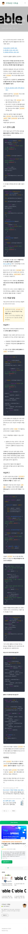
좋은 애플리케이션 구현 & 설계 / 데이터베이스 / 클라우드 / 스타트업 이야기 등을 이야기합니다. (10, 911)
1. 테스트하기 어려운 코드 (10, 48)
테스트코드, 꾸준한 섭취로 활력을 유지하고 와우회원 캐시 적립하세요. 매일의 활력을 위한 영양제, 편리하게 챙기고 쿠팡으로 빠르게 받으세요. (13, 792)
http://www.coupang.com (9, 787)
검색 (22, 3)
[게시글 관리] (8, 811)
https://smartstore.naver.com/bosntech (12, 798)
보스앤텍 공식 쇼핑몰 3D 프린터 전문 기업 (9, 801)
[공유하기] (6, 811)
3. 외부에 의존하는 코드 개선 (11, 52)
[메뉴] (25, 3)
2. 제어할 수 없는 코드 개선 (10, 50)
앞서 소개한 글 (7, 263)
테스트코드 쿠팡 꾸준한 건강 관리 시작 (13, 790)
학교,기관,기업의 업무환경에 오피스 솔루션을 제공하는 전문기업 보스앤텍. (9, 803)
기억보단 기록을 (12, 3)
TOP (25, 929)
